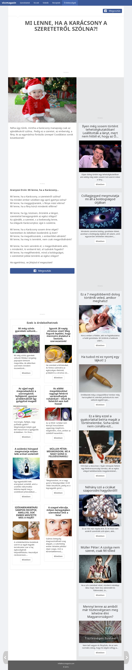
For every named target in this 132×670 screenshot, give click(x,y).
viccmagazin (9, 2)
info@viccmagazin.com (66, 663)
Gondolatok (25, 3)
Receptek (56, 3)
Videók (45, 3)
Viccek (36, 3)
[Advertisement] (66, 53)
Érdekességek (70, 3)
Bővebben (26, 373)
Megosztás (114, 10)
